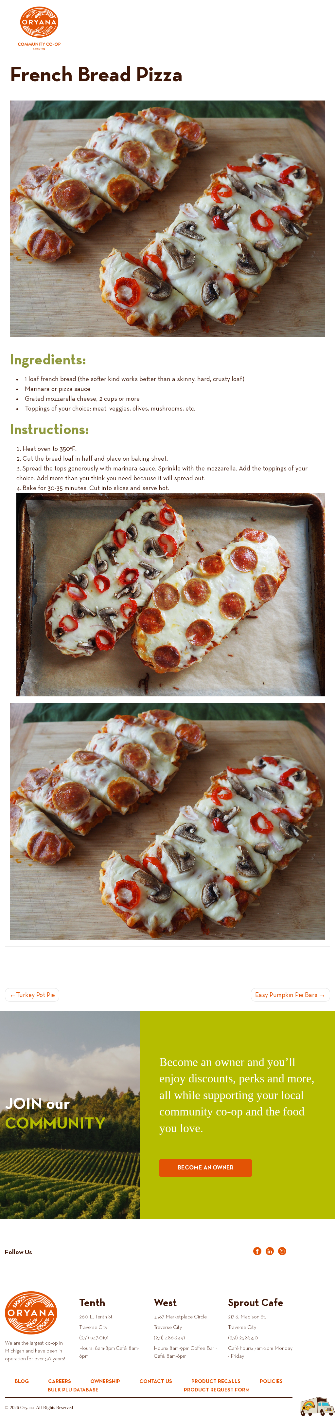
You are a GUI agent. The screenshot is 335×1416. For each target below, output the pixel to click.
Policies (271, 1381)
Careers (59, 1381)
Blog (22, 1381)
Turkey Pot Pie (35, 995)
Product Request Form (217, 1390)
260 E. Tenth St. (97, 1317)
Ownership (105, 1381)
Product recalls (215, 1381)
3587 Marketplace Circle (180, 1317)
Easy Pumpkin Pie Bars (286, 995)
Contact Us (155, 1381)
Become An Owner (206, 1168)
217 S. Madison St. (247, 1317)
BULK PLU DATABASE (73, 1390)
